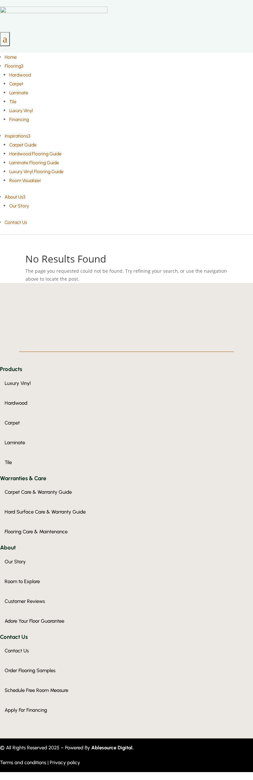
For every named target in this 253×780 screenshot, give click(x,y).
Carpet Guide (23, 145)
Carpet (16, 84)
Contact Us (16, 222)
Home (11, 57)
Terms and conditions (23, 762)
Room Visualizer (25, 180)
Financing (19, 119)
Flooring (14, 66)
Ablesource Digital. (112, 748)
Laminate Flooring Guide (34, 163)
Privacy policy (65, 762)
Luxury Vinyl (21, 110)
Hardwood (20, 75)
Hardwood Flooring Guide (35, 154)
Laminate (18, 93)
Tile (12, 102)
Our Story (19, 206)
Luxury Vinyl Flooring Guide (36, 171)
